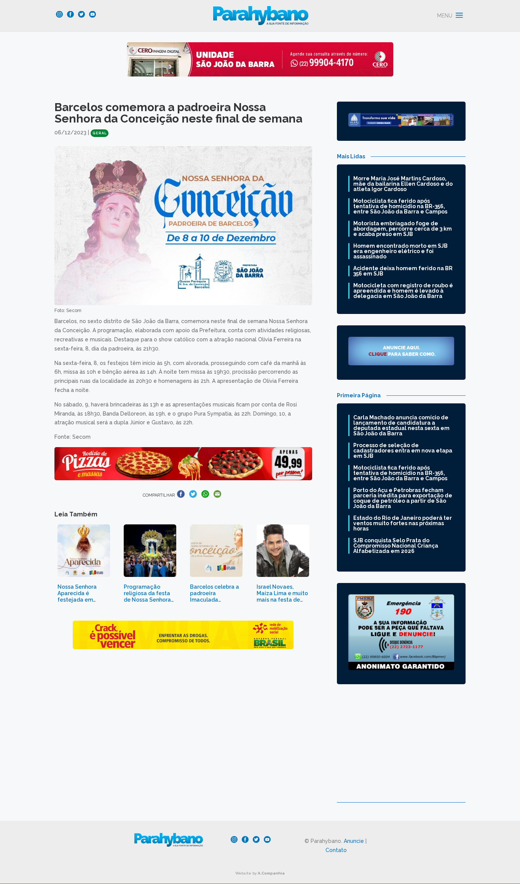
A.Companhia (271, 873)
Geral (100, 133)
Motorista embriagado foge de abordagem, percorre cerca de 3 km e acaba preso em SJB (402, 229)
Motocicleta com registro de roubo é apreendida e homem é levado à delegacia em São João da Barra (403, 291)
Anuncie (354, 841)
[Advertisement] (401, 749)
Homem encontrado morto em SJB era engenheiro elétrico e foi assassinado (400, 251)
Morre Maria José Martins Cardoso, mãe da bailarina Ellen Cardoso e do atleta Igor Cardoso (403, 184)
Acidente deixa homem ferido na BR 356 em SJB (403, 271)
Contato (336, 850)
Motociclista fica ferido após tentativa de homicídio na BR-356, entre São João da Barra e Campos (400, 206)
